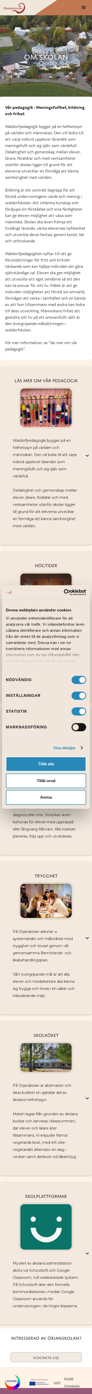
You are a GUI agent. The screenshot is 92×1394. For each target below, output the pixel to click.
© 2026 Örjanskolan (72, 1382)
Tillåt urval (46, 781)
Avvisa (46, 797)
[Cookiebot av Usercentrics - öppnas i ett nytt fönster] (65, 592)
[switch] (79, 696)
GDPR (57, 1382)
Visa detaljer (64, 748)
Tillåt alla (46, 764)
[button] (83, 7)
